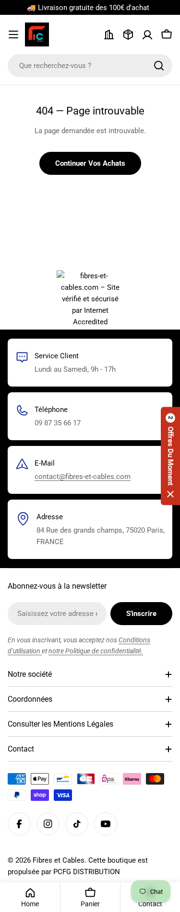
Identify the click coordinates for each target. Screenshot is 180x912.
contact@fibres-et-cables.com (83, 476)
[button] (170, 456)
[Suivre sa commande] (128, 34)
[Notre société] (109, 34)
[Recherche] (159, 65)
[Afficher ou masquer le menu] (13, 34)
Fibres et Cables (58, 860)
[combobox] (90, 65)
